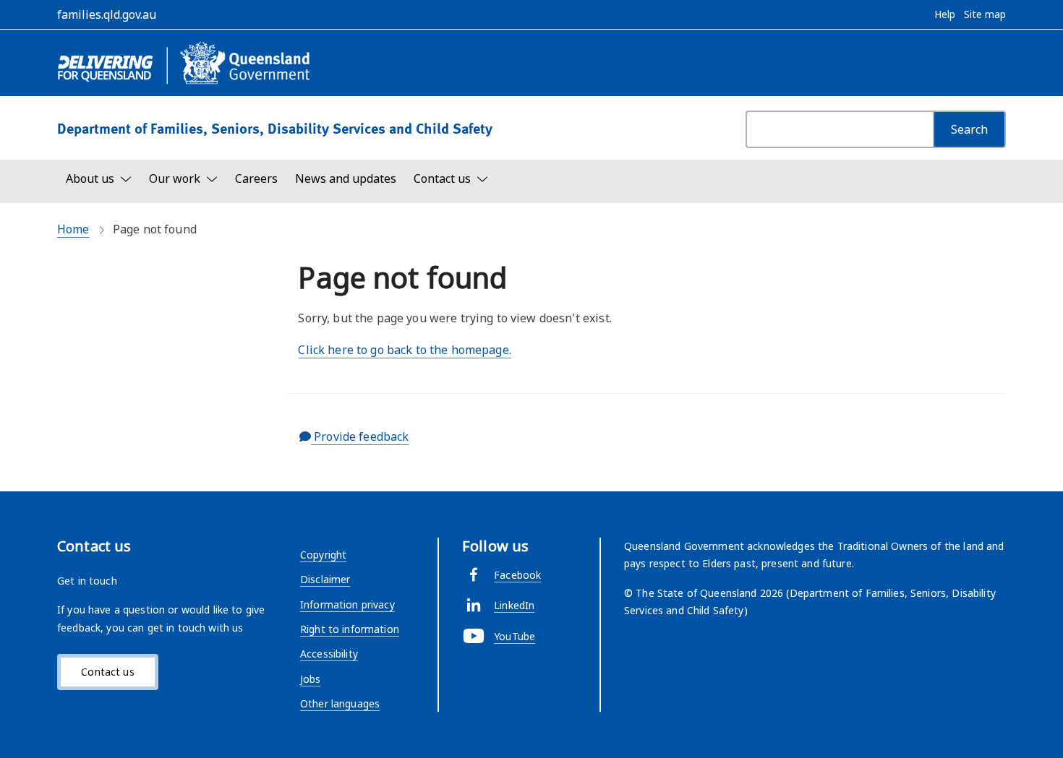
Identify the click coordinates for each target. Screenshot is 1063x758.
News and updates (345, 178)
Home (73, 229)
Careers (256, 178)
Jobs (310, 679)
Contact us (107, 672)
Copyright (323, 554)
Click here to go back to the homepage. (404, 350)
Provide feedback (360, 436)
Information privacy (347, 604)
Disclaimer (325, 579)
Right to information (349, 629)
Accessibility (329, 653)
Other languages (340, 703)
